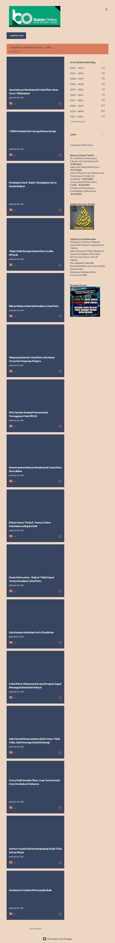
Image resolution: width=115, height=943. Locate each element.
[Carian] (106, 9)
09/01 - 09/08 (77, 84)
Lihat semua (14, 51)
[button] (60, 104)
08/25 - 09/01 (76, 89)
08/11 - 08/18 (76, 100)
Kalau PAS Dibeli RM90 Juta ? (85, 167)
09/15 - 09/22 (77, 73)
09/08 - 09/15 (77, 78)
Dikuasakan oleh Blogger (59, 938)
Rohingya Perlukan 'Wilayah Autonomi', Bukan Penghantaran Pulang (87, 245)
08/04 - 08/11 (77, 105)
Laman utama (17, 35)
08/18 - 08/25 (77, 95)
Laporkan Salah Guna (81, 145)
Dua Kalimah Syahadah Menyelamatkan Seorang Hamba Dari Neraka (87, 266)
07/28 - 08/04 (77, 111)
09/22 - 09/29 (77, 68)
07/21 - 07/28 (76, 116)
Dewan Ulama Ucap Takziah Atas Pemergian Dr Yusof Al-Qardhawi (87, 176)
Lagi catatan (35, 929)
